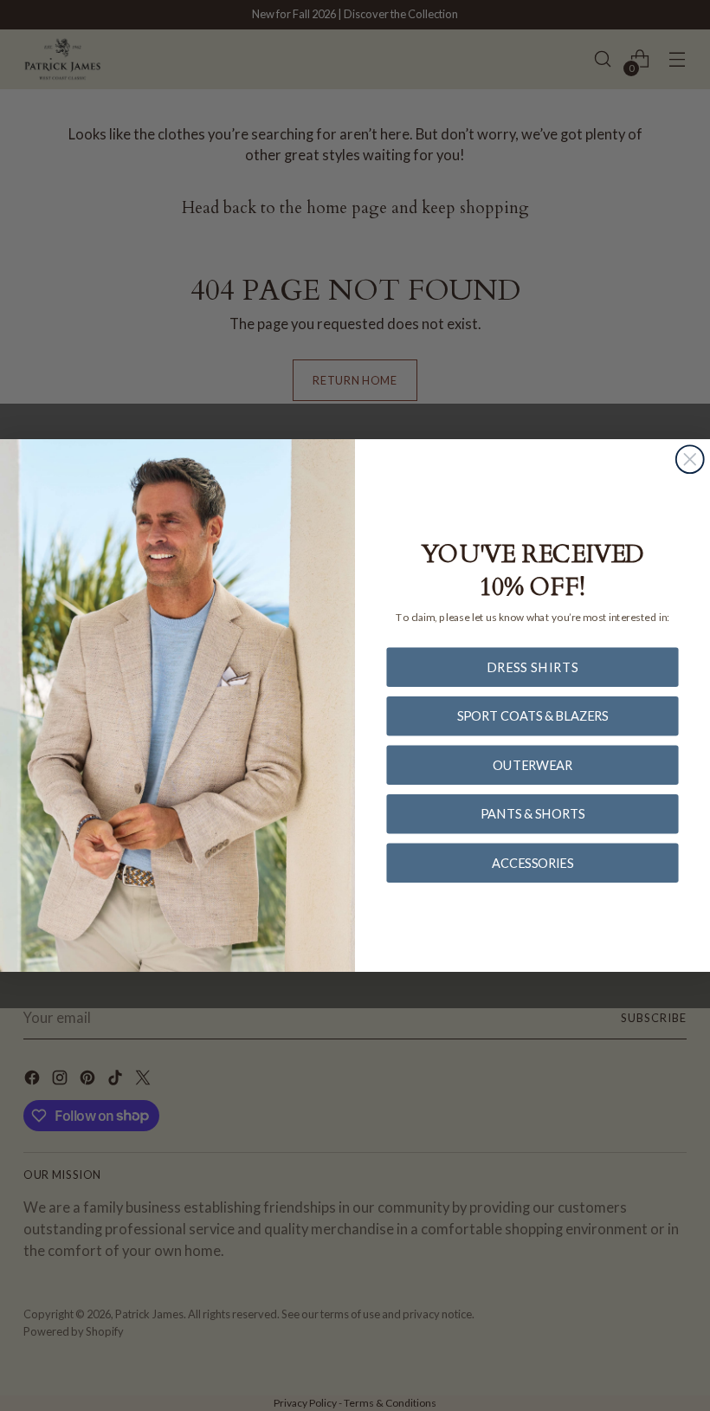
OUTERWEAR (532, 764)
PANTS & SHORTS (532, 813)
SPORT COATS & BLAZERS (533, 715)
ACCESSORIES (532, 862)
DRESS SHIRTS (533, 666)
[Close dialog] (690, 459)
